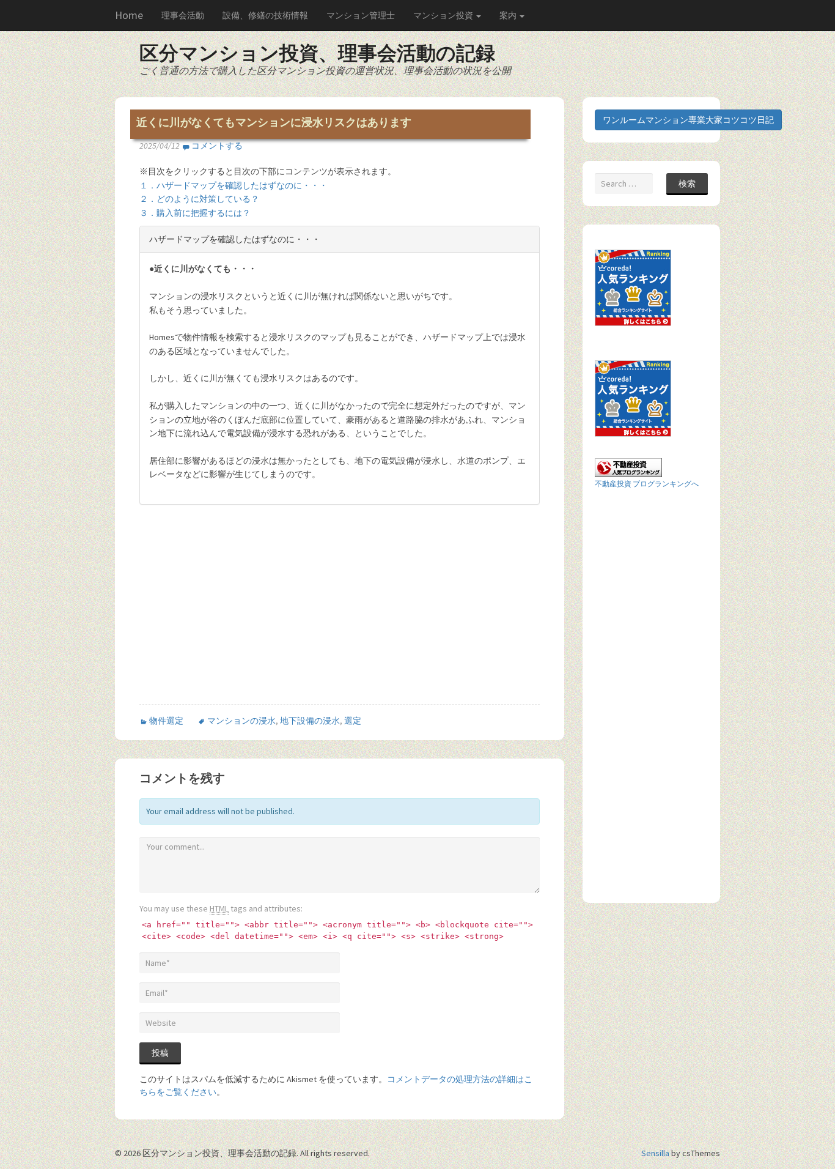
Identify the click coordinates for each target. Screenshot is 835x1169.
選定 (352, 720)
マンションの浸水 (241, 720)
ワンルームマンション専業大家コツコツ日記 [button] (688, 119)
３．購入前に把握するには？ (195, 212)
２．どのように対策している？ (199, 198)
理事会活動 (182, 15)
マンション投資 (444, 15)
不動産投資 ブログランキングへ (647, 483)
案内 (508, 15)
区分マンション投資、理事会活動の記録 (317, 53)
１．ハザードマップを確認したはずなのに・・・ (233, 185)
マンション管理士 (360, 15)
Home (129, 15)
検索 (687, 183)
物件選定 (166, 720)
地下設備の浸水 (310, 720)
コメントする (217, 145)
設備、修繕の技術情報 (265, 15)
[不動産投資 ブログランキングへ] (628, 466)
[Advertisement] (242, 614)
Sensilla (655, 1153)
